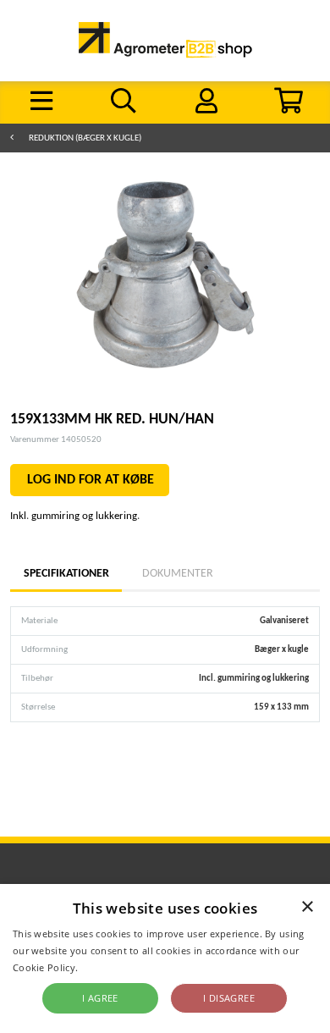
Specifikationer (66, 573)
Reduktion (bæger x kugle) (85, 138)
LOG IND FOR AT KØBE (90, 480)
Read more (106, 967)
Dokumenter (177, 573)
